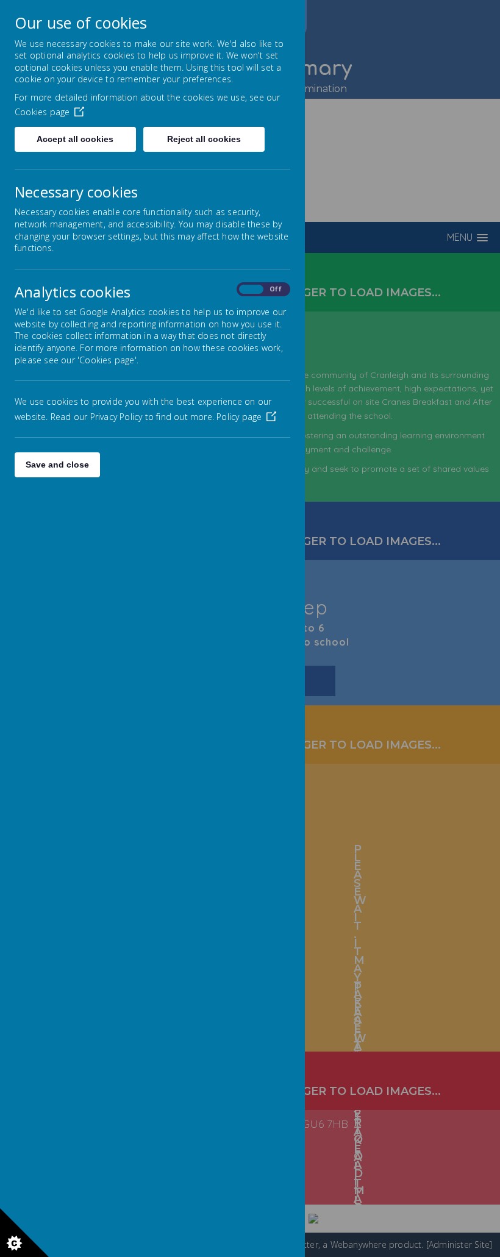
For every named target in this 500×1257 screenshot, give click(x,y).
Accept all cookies (75, 139)
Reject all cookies (204, 139)
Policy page (239, 416)
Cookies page (42, 112)
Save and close (57, 464)
